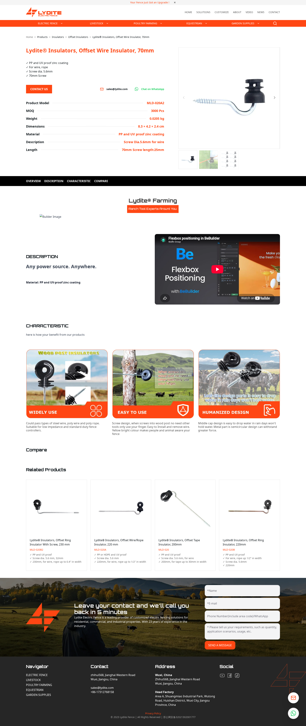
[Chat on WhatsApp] (293, 713)
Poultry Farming (39, 685)
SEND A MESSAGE (220, 645)
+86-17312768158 (102, 692)
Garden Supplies (38, 695)
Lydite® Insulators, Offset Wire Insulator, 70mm (120, 37)
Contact (274, 12)
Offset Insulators (78, 37)
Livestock (33, 680)
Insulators (58, 37)
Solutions (203, 12)
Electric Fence (37, 675)
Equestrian (34, 690)
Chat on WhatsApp (152, 89)
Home (188, 12)
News (260, 12)
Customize (222, 12)
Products (42, 37)
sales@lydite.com (117, 89)
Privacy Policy (153, 713)
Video (249, 12)
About (237, 12)
